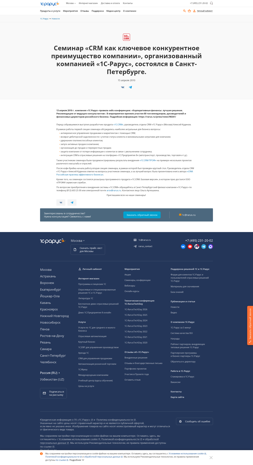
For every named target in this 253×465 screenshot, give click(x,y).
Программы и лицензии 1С (92, 284)
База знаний (177, 292)
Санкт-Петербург (53, 355)
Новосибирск (50, 322)
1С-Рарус (44, 18)
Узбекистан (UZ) (52, 379)
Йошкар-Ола (50, 296)
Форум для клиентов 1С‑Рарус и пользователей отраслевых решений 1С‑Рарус (190, 277)
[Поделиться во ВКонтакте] (123, 88)
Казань (45, 302)
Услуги (82, 322)
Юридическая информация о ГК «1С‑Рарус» (65, 419)
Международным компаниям (93, 375)
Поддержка (98, 10)
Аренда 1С (83, 352)
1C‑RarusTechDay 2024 (136, 320)
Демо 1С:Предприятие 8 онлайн (94, 312)
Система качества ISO (182, 333)
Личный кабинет (92, 269)
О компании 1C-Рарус (182, 322)
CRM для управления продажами (95, 358)
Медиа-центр (113, 10)
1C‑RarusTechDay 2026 (136, 309)
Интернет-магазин (88, 3)
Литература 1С (85, 298)
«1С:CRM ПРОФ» (148, 160)
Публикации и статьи (183, 301)
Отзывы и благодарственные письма (143, 363)
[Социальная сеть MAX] (210, 246)
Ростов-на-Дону (52, 335)
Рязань (45, 342)
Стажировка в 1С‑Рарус (182, 376)
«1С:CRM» (118, 124)
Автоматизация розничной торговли (97, 363)
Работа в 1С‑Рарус (180, 371)
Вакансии (175, 382)
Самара (46, 349)
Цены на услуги (86, 386)
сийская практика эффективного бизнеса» (81, 174)
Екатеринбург (50, 289)
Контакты (128, 3)
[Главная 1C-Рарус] (50, 4)
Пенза (44, 329)
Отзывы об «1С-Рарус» (137, 352)
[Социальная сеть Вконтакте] (183, 246)
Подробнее (75, 460)
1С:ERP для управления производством (98, 347)
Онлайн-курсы (132, 291)
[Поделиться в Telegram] (130, 88)
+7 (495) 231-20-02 (199, 3)
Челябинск (48, 362)
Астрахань (48, 276)
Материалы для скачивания (185, 286)
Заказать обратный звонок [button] (141, 214)
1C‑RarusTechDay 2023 (136, 326)
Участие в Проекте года (137, 374)
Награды (175, 338)
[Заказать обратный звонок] (211, 3)
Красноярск (49, 309)
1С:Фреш (82, 369)
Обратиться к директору (183, 361)
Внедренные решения (136, 357)
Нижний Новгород (54, 316)
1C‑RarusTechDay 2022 (136, 331)
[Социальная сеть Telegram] (203, 246)
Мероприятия (70, 10)
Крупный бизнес (86, 341)
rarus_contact (145, 246)
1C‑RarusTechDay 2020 (136, 342)
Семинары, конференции (137, 280)
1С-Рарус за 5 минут (181, 327)
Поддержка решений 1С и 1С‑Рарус (190, 269)
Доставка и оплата (110, 3)
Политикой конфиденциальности (62, 456)
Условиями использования (188, 453)
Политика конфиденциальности (115, 419)
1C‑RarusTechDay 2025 (136, 314)
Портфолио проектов (135, 368)
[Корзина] (189, 10)
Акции (128, 274)
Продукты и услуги (50, 10)
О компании (129, 10)
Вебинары (130, 285)
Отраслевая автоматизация (92, 336)
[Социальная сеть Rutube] (196, 246)
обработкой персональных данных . (104, 456)
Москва (46, 269)
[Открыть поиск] (184, 11)
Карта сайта (177, 397)
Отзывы (84, 10)
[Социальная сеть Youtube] (190, 246)
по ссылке (46, 446)
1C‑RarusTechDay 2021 (136, 337)
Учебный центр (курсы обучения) (95, 380)
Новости (56, 18)
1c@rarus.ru (189, 214)
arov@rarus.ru (114, 190)
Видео (174, 312)
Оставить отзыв (132, 379)
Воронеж (47, 283)
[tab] (50, 11)
